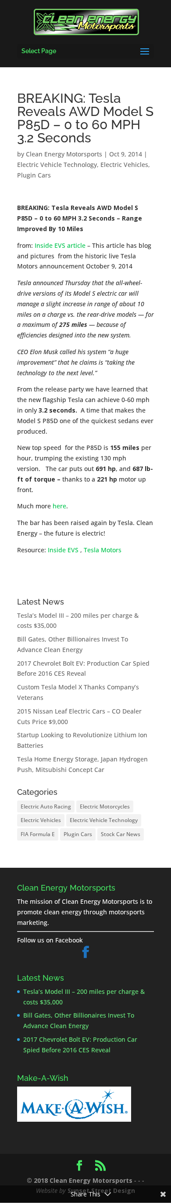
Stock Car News (120, 834)
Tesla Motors (102, 550)
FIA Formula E (38, 834)
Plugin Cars (34, 175)
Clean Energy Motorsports (64, 154)
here (59, 506)
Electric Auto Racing (46, 806)
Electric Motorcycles (105, 806)
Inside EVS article (60, 245)
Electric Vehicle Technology (57, 164)
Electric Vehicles (124, 164)
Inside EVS (63, 550)
